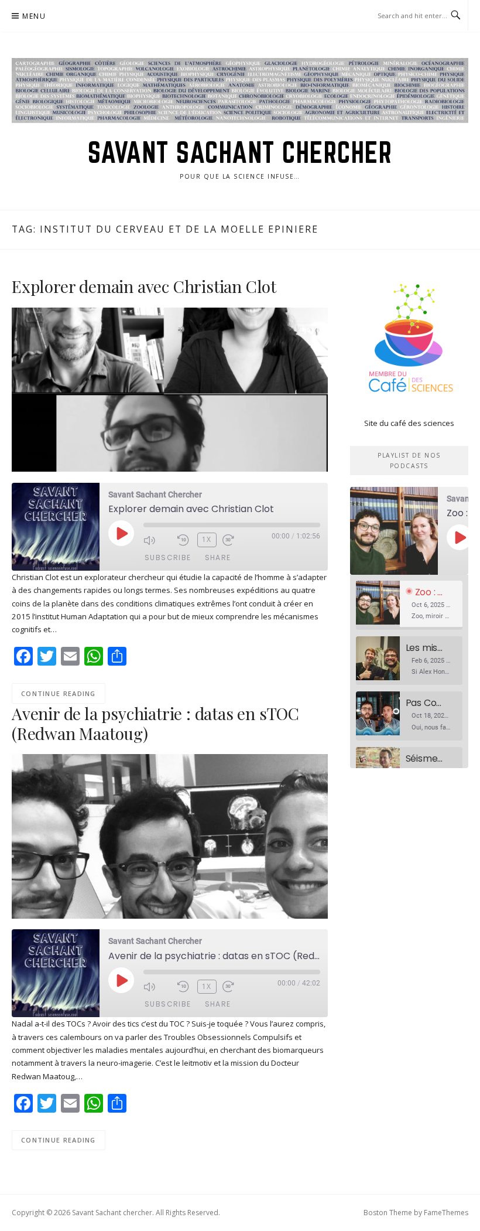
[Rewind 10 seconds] (184, 540)
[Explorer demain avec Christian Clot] (170, 389)
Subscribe (168, 557)
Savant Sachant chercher (240, 152)
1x (207, 539)
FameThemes (446, 1213)
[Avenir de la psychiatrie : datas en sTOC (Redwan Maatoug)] (170, 835)
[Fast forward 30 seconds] (236, 540)
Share (218, 557)
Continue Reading (58, 693)
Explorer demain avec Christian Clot (144, 286)
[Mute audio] (157, 540)
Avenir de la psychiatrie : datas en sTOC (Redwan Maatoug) (155, 723)
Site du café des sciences (409, 423)
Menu (34, 16)
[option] (409, 605)
